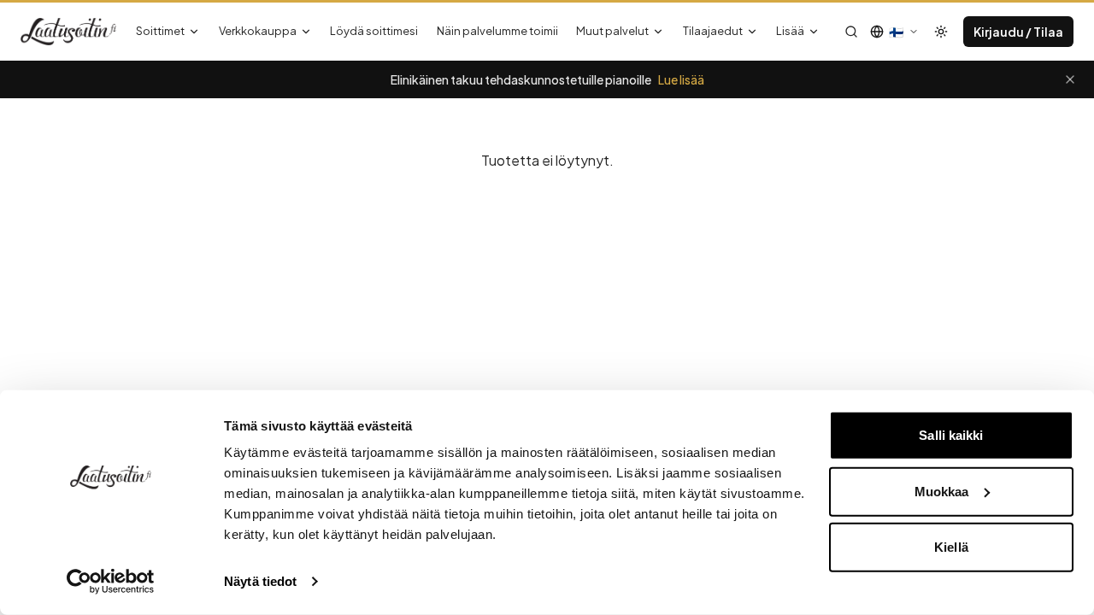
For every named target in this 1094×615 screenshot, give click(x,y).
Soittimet (160, 31)
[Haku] (851, 32)
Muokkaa (942, 490)
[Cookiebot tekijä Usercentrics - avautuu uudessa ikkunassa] (110, 581)
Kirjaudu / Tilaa (1018, 31)
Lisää (790, 31)
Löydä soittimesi (374, 31)
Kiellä (951, 547)
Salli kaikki (951, 435)
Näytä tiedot (260, 581)
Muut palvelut (612, 31)
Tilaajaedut (713, 31)
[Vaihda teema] (941, 31)
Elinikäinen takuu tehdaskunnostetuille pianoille (547, 79)
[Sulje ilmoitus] (1070, 79)
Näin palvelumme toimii (497, 31)
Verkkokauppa (258, 31)
